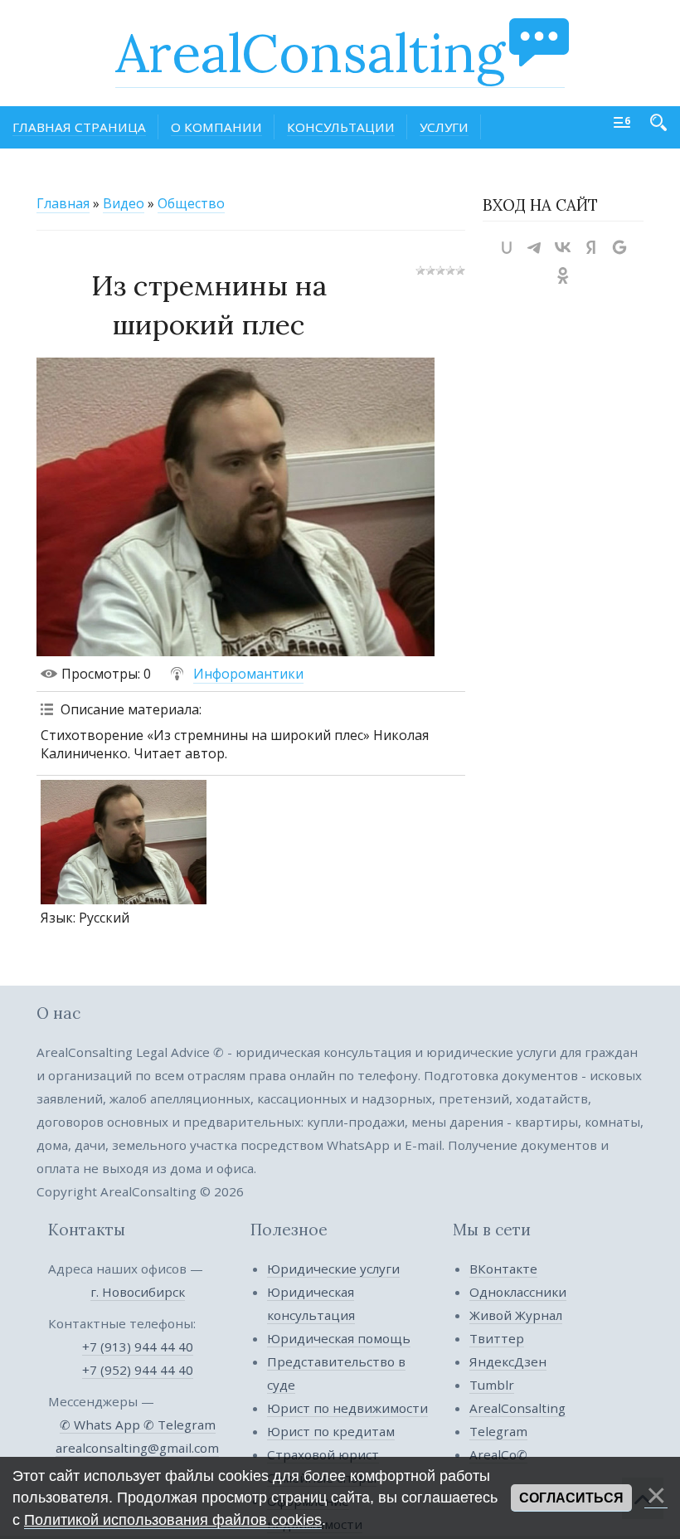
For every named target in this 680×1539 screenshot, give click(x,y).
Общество (191, 203)
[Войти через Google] (619, 247)
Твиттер (496, 1338)
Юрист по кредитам (331, 1431)
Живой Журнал (515, 1315)
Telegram (498, 1431)
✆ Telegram (179, 1424)
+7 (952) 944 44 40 (137, 1369)
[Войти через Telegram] (534, 247)
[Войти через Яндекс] (591, 247)
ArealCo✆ (498, 1454)
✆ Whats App (101, 1424)
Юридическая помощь (338, 1338)
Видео (123, 203)
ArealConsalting (310, 53)
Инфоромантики (248, 674)
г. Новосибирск (137, 1291)
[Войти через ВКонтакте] (563, 247)
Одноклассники (517, 1291)
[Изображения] (123, 842)
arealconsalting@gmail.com (137, 1447)
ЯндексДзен (507, 1361)
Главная (63, 203)
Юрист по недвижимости (347, 1408)
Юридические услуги (333, 1268)
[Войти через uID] (506, 247)
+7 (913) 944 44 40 (137, 1346)
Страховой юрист (323, 1454)
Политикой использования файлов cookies (173, 1520)
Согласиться (571, 1498)
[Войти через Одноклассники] (563, 275)
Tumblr (491, 1384)
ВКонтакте (503, 1268)
